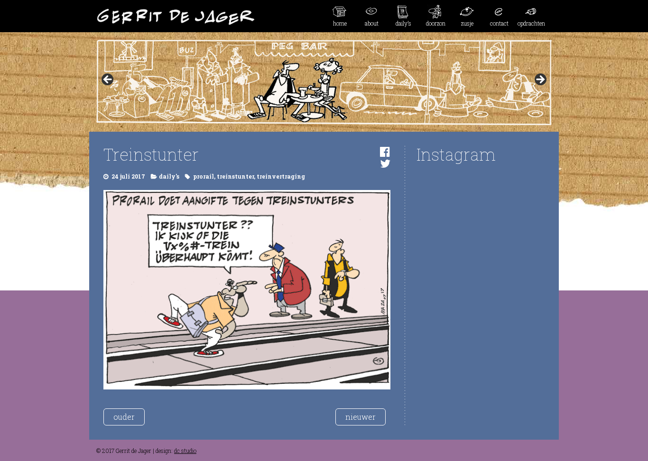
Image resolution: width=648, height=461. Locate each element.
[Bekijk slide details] (324, 82)
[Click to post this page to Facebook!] (385, 151)
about (372, 23)
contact (499, 23)
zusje (467, 23)
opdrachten (531, 23)
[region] (324, 82)
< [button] (108, 80)
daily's (169, 176)
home (340, 23)
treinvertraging (281, 176)
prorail (203, 176)
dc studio (185, 450)
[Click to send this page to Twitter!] (385, 163)
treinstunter (235, 176)
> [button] (540, 80)
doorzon (435, 23)
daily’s (403, 23)
